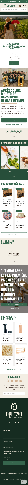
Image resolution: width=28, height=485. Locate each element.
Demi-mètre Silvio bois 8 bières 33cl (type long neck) (20, 360)
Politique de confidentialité (8, 481)
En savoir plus (13, 308)
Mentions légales (21, 479)
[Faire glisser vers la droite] (17, 136)
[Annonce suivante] (26, 1)
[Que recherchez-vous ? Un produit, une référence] (25, 9)
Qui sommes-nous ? (14, 120)
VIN (10, 171)
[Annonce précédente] (1, 1)
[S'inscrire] (23, 393)
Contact (14, 463)
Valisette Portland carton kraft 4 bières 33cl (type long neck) (20, 202)
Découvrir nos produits (12, 124)
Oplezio (7, 479)
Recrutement (18, 481)
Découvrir (14, 63)
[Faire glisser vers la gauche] (10, 136)
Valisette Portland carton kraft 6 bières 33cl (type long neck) (7, 202)
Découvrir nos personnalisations (14, 304)
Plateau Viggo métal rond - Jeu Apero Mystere (7, 224)
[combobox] (14, 9)
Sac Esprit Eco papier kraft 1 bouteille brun (20, 337)
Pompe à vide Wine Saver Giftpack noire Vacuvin (6, 337)
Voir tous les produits (13, 234)
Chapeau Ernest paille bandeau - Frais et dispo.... (20, 224)
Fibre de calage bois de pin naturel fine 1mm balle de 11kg (7, 360)
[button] (1, 5)
